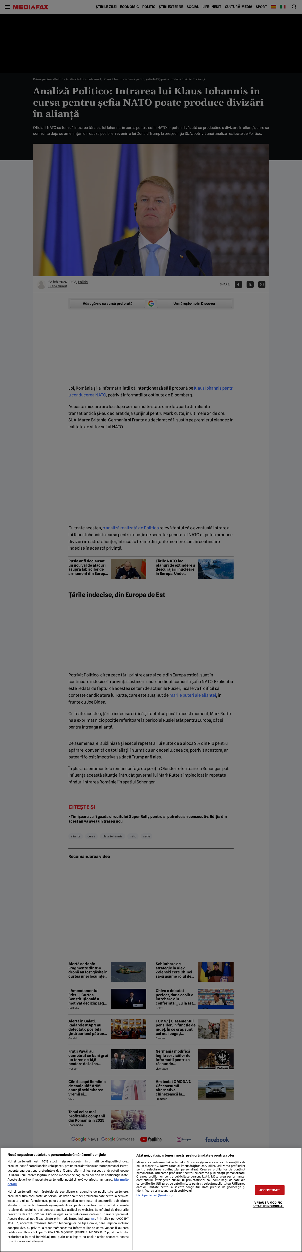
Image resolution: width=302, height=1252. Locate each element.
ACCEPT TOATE (270, 1190)
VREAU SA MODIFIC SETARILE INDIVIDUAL (268, 1204)
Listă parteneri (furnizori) (154, 1195)
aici (93, 1218)
